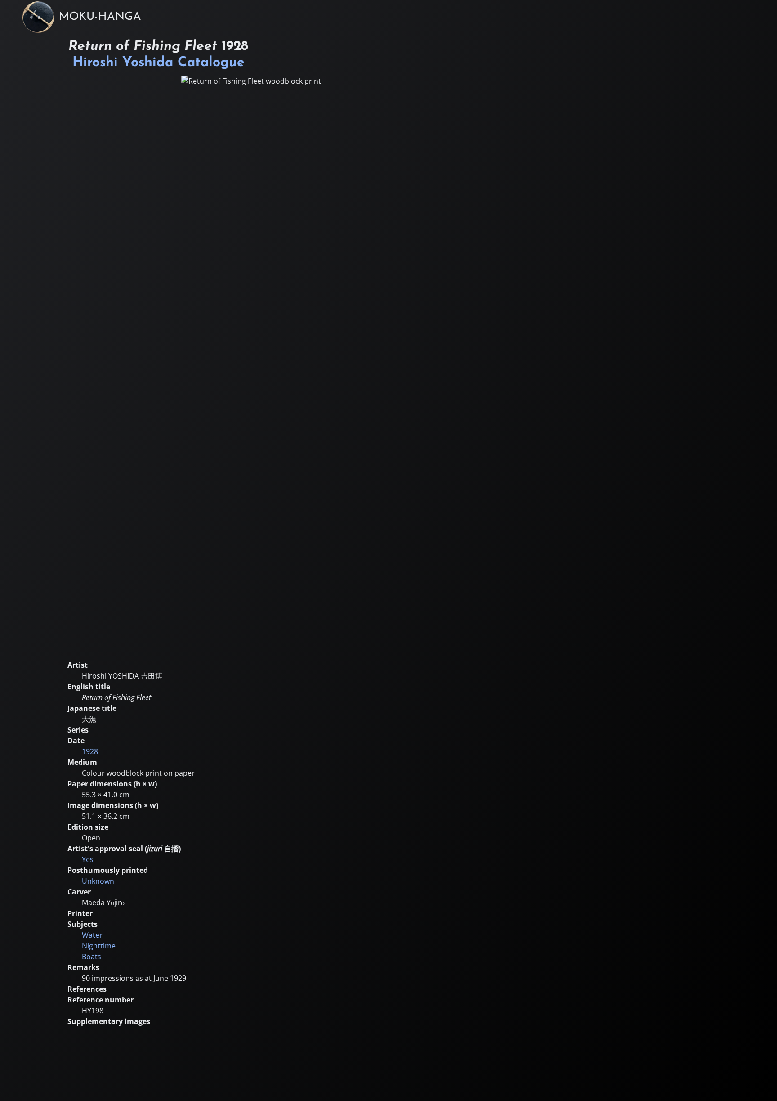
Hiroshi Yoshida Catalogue (158, 63)
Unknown (98, 881)
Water (92, 935)
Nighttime (99, 946)
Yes (88, 859)
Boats (91, 957)
